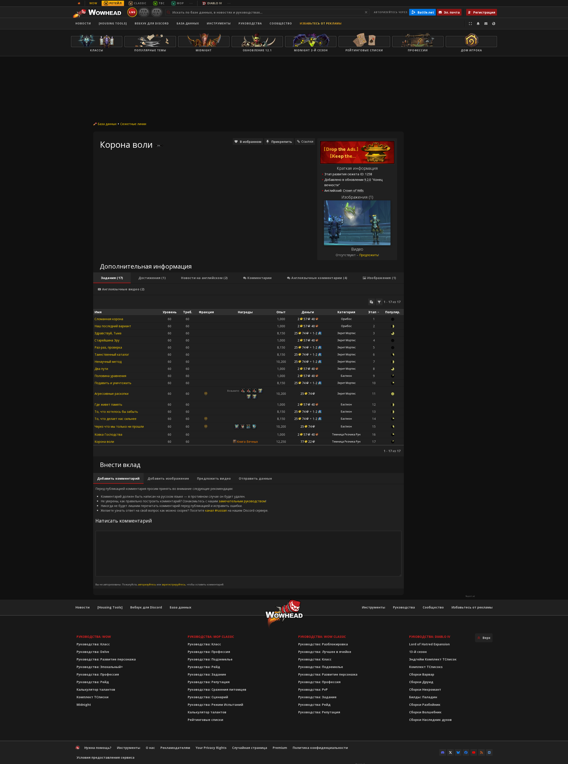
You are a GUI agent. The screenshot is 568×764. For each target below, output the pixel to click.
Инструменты (373, 607)
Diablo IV (214, 3)
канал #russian (216, 510)
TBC (162, 3)
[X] (450, 752)
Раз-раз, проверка (108, 347)
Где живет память (108, 404)
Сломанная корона (109, 319)
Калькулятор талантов (96, 689)
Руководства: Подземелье (210, 659)
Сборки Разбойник (424, 704)
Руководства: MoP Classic (211, 636)
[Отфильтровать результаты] (379, 302)
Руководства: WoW (94, 636)
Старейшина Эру (107, 340)
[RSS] (481, 752)
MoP (180, 3)
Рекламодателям (175, 748)
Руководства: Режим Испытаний (215, 704)
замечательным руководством (242, 501)
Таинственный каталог (112, 354)
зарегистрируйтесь (173, 584)
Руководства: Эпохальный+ (100, 667)
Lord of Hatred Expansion (429, 644)
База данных (188, 23)
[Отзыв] (486, 23)
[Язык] (493, 23)
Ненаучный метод (108, 361)
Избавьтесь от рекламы (321, 23)
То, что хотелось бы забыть (116, 411)
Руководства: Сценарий (208, 697)
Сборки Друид (421, 682)
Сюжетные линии (133, 124)
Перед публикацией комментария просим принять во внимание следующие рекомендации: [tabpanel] (181, 536)
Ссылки (307, 141)
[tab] (112, 277)
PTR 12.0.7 (156, 12)
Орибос (346, 319)
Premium (280, 748)
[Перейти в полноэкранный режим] (470, 23)
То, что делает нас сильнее (115, 419)
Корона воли (104, 441)
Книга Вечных (247, 441)
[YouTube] (473, 752)
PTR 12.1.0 (144, 12)
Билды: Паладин (423, 697)
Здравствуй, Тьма (108, 333)
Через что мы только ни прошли (119, 426)
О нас (150, 748)
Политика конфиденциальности (320, 748)
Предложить (368, 255)
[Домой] (98, 12)
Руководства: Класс (93, 644)
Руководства (250, 23)
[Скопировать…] (371, 302)
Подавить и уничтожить (113, 383)
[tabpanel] (248, 375)
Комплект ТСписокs (426, 667)
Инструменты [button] (219, 23)
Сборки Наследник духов (430, 720)
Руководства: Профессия (98, 674)
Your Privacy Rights (211, 748)
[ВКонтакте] (489, 752)
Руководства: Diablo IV (429, 636)
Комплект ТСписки (92, 697)
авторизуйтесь (147, 584)
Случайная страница (249, 748)
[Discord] (442, 752)
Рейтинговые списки (205, 720)
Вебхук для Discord (152, 23)
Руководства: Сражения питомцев (217, 689)
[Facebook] (466, 752)
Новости (83, 23)
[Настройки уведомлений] (478, 23)
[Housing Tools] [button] (113, 23)
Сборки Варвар (421, 674)
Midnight (84, 704)
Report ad (470, 596)
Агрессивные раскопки (111, 393)
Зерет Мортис (346, 333)
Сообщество (281, 23)
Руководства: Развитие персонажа (106, 659)
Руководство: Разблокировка (323, 644)
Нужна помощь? (97, 748)
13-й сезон (418, 652)
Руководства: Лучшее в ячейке (324, 652)
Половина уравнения (110, 376)
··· (191, 3)
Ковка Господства (108, 434)
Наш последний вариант (113, 326)
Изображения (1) (357, 197)
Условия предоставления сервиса (105, 757)
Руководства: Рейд (93, 682)
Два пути (101, 369)
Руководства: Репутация (209, 682)
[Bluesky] (458, 752)
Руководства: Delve (93, 652)
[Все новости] (79, 3)
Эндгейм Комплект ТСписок (433, 659)
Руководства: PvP (313, 689)
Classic (140, 3)
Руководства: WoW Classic (322, 636)
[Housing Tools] (109, 607)
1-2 (315, 333)
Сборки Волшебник (425, 712)
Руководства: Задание (207, 674)
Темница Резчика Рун (346, 434)
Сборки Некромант (425, 689)
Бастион (346, 376)
